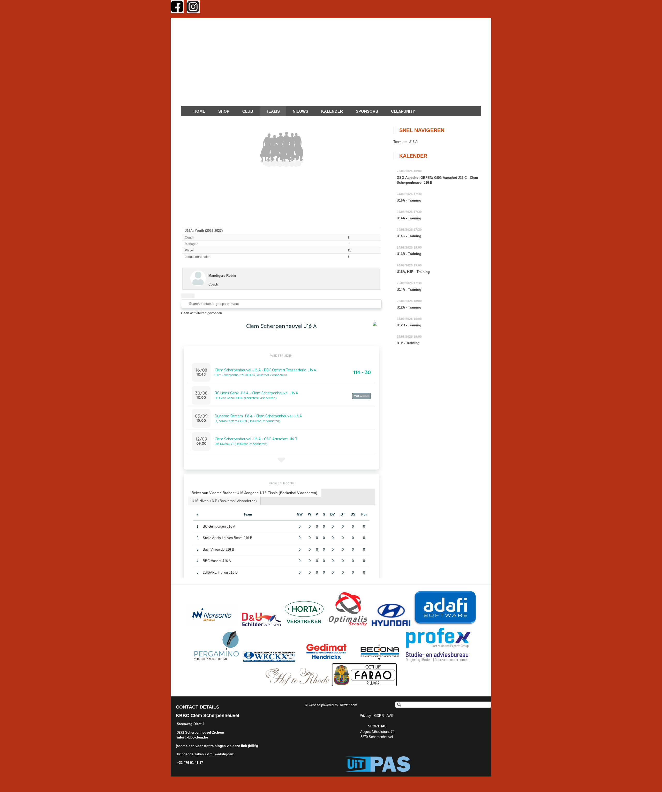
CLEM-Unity (403, 111)
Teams (398, 142)
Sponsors (367, 111)
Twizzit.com (348, 705)
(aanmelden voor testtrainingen (201, 746)
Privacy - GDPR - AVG (377, 716)
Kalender (332, 111)
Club (247, 111)
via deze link (237, 746)
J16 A (413, 142)
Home (199, 111)
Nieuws (300, 111)
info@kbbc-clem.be (192, 737)
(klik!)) (252, 746)
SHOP (223, 111)
